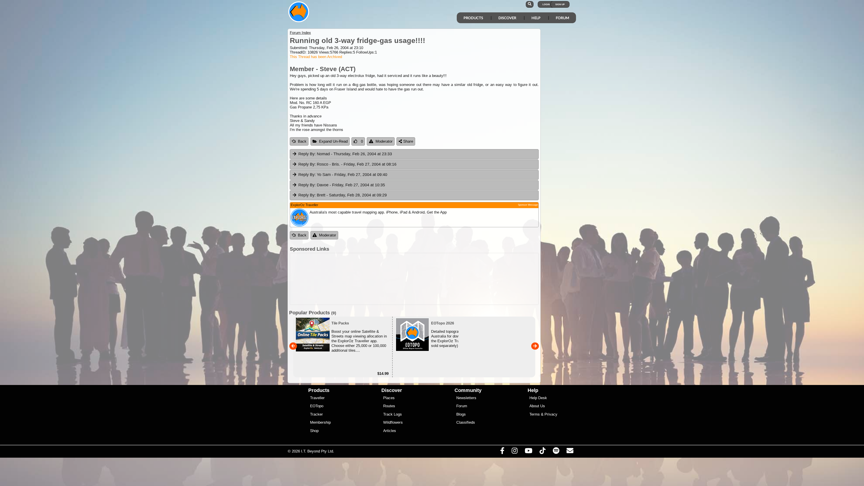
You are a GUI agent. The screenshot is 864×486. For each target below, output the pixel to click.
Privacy (550, 414)
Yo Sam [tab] (342, 174)
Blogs (461, 414)
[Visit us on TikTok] (542, 452)
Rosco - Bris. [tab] (347, 164)
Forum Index (300, 33)
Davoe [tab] (341, 185)
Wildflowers (393, 422)
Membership (320, 422)
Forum (562, 18)
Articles (389, 431)
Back (302, 141)
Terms (534, 414)
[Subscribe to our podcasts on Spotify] (556, 452)
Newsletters (466, 398)
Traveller (317, 398)
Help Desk (538, 398)
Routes (389, 406)
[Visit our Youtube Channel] (528, 452)
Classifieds (465, 422)
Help (535, 18)
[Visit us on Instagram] (514, 452)
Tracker (316, 414)
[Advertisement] (436, 279)
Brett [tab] (342, 195)
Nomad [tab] (345, 154)
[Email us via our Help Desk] (570, 452)
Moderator (384, 141)
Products (473, 18)
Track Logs (392, 414)
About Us (537, 406)
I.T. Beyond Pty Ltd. (317, 451)
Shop (314, 431)
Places (389, 398)
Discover (507, 18)
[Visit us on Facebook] (502, 452)
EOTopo (316, 406)
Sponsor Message (528, 204)
